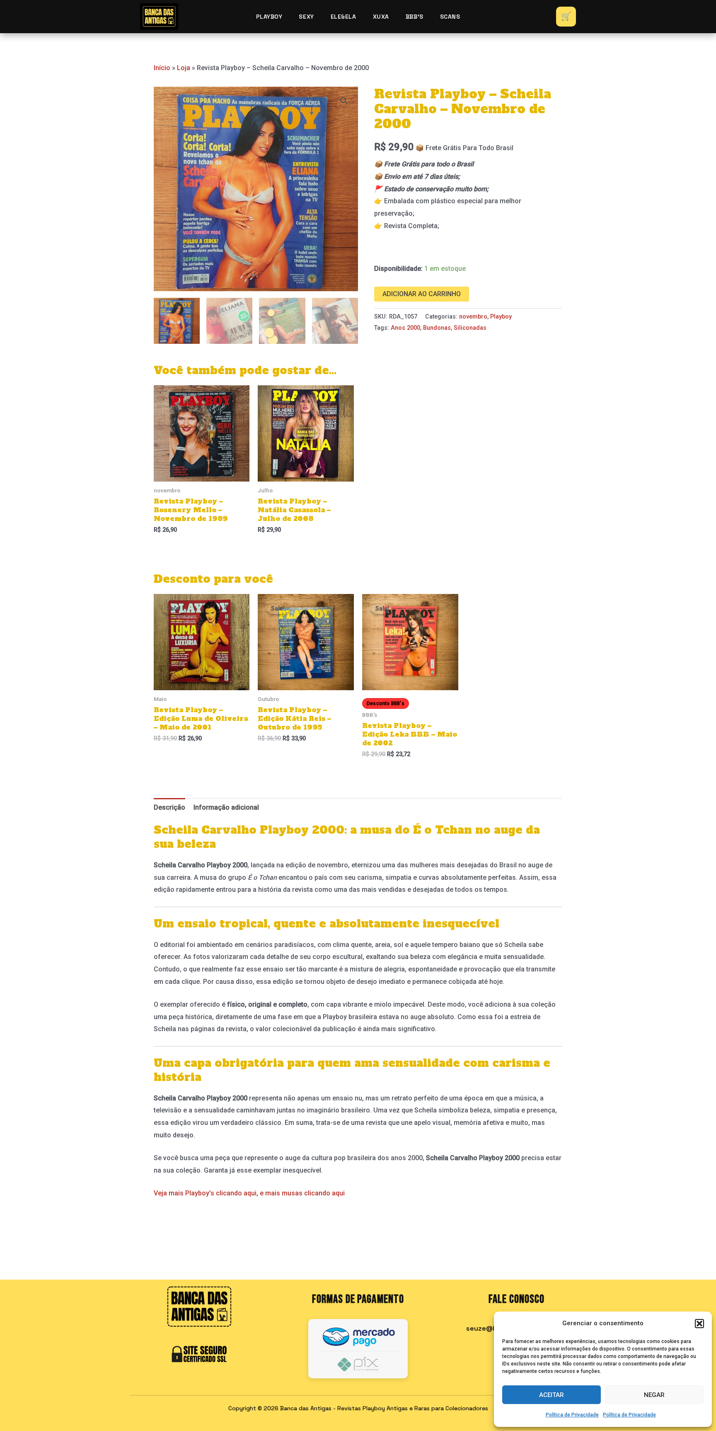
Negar (654, 1395)
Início (162, 68)
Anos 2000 (405, 327)
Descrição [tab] (169, 807)
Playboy (269, 16)
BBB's (414, 16)
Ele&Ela (343, 16)
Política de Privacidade (572, 1415)
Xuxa (381, 16)
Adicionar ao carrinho (421, 294)
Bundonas (437, 327)
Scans (450, 16)
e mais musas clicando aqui (301, 1193)
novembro (473, 316)
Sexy (306, 16)
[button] (699, 1323)
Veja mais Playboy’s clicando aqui (205, 1193)
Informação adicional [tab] (226, 807)
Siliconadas (470, 327)
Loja (183, 68)
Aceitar (551, 1395)
